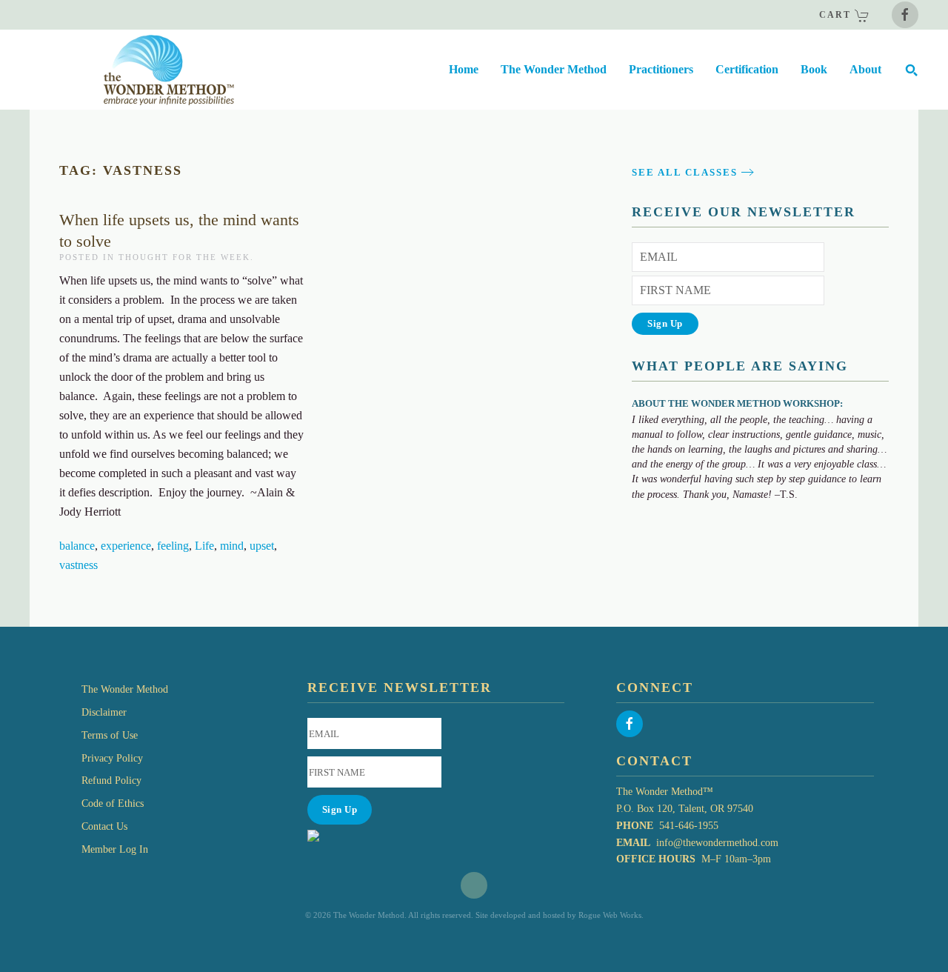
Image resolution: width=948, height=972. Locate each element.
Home (463, 69)
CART (837, 15)
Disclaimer (104, 712)
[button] (911, 70)
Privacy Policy (112, 758)
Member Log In (114, 849)
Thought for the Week (184, 257)
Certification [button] (746, 69)
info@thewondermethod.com (717, 842)
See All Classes (685, 172)
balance (77, 545)
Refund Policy (111, 780)
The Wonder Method (124, 689)
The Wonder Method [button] (554, 69)
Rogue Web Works (609, 915)
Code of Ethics (112, 803)
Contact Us (104, 826)
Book (814, 69)
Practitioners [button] (661, 69)
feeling (173, 545)
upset (262, 545)
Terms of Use (109, 735)
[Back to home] (132, 70)
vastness (78, 565)
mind (232, 545)
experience (126, 545)
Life (204, 545)
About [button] (865, 69)
